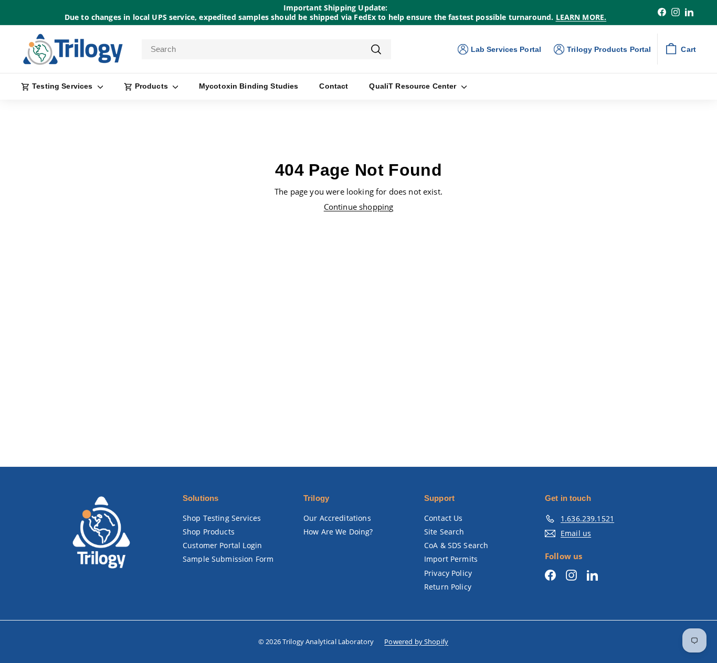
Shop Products (209, 532)
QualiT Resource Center (413, 86)
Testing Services (62, 86)
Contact (333, 86)
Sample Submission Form (228, 559)
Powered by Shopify (416, 641)
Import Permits (451, 559)
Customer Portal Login (222, 545)
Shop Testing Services (222, 518)
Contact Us (443, 518)
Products (151, 86)
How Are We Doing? (338, 532)
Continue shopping (359, 206)
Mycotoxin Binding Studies (249, 86)
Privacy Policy (448, 573)
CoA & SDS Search (456, 545)
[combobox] (266, 49)
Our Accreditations (337, 518)
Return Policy (447, 587)
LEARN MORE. (581, 17)
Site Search (444, 532)
